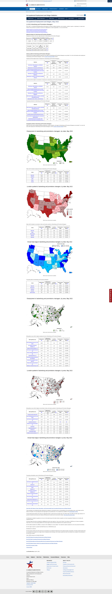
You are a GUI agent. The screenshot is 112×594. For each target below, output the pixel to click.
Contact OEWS (29, 586)
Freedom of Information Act (68, 564)
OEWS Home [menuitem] (30, 18)
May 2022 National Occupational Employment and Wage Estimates (38, 537)
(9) (55, 172)
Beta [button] (66, 8)
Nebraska (32, 237)
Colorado (32, 290)
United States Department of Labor (80, 0)
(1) (32, 38)
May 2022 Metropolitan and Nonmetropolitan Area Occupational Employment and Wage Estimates (44, 541)
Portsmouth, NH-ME (32, 431)
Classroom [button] (61, 8)
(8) (60, 421)
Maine (32, 232)
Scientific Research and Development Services (35, 114)
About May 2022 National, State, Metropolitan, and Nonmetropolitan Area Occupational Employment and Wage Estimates (48, 508)
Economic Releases (55, 557)
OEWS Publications (41, 18)
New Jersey (32, 287)
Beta (69, 557)
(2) (46, 39)
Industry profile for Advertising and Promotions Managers (36, 30)
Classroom (63, 557)
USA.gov (48, 569)
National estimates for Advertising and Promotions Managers (36, 29)
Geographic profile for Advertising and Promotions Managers (36, 32)
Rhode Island (32, 233)
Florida (32, 181)
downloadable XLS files (73, 511)
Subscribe (84, 3)
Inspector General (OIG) (51, 562)
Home (27, 557)
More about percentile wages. (69, 514)
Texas (32, 178)
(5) (47, 48)
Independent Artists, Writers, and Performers (35, 98)
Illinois (32, 180)
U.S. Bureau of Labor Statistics (37, 5)
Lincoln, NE (32, 426)
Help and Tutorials (66, 573)
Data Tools (39, 557)
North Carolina (32, 292)
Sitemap (64, 562)
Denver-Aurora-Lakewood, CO (32, 499)
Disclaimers (65, 568)
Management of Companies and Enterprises (35, 67)
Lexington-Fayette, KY (32, 421)
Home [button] (27, 8)
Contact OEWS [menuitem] (81, 18)
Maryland (32, 235)
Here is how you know (47, 0)
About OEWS (71, 18)
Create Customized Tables (49, 56)
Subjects (33, 557)
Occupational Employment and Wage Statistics (44, 11)
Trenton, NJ (32, 429)
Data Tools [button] (38, 8)
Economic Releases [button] (53, 8)
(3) (36, 39)
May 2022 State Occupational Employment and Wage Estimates (38, 539)
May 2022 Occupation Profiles (31, 545)
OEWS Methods (61, 18)
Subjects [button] (32, 8)
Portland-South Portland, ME (32, 414)
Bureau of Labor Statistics (30, 11)
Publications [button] (45, 8)
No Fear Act (49, 568)
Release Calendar (80, 3)
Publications (46, 557)
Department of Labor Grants (52, 566)
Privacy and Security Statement (69, 566)
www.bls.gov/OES (29, 584)
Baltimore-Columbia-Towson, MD (32, 365)
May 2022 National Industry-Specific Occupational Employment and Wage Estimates (41, 543)
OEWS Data (51, 18)
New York (32, 175)
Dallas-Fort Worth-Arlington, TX (32, 348)
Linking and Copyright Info (68, 569)
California (32, 176)
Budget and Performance (52, 564)
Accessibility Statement (68, 575)
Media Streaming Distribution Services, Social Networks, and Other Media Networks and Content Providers (35, 70)
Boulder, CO (32, 489)
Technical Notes (29, 547)
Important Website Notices (68, 571)
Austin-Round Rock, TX (32, 355)
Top (110, 1)
